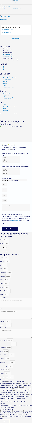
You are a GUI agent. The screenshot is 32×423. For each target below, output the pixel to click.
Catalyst (16, 416)
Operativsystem (4, 400)
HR (16, 385)
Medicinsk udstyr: (5, 362)
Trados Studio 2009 (20, 413)
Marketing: (3, 347)
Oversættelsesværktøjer (6, 409)
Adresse (2, 261)
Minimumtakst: (4, 377)
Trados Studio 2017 (18, 411)
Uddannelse (3, 309)
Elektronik (15, 383)
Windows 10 (4, 402)
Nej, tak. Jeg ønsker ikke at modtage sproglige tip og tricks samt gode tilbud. (15, 222)
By (1, 265)
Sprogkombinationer (5, 327)
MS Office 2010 (25, 405)
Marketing (2, 390)
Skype (2, 294)
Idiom (5, 416)
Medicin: (2, 358)
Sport (30, 394)
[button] (16, 4)
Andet (13, 149)
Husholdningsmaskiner (24, 385)
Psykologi (2, 394)
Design (19, 381)
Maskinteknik (10, 390)
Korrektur (14, 147)
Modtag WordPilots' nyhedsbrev (12, 214)
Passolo (10, 416)
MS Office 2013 (15, 405)
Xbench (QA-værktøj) (25, 416)
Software (2, 403)
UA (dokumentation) (5, 344)
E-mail (2, 243)
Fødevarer (11, 385)
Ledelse (16, 389)
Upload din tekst (7, 178)
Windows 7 (19, 402)
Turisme (27, 396)
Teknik (3, 396)
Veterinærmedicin (4, 398)
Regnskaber (9, 394)
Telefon (2, 280)
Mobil (1, 283)
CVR (1, 268)
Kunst (10, 389)
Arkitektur (3, 381)
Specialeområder (4, 379)
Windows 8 (12, 402)
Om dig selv (3, 297)
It (18, 387)
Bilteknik (10, 381)
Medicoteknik (3, 392)
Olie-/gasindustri (21, 392)
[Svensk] (10, 163)
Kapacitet (2, 276)
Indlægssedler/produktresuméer (8, 387)
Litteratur (21, 389)
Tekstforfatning (7, 147)
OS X (24, 402)
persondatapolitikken (14, 220)
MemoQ (20, 414)
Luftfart (28, 389)
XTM (1, 416)
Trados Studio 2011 (9, 413)
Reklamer (16, 394)
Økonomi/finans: (4, 355)
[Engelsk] (10, 159)
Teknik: (2, 369)
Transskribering (20, 396)
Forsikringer (4, 385)
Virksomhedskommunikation (18, 398)
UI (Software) (23, 394)
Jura (21, 387)
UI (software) (3, 340)
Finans (29, 383)
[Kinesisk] (10, 162)
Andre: (1, 418)
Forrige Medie (16, 38)
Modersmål (3, 272)
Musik (13, 392)
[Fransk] (10, 160)
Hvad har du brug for (8, 146)
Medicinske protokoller (21, 390)
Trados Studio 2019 (6, 411)
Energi (24, 383)
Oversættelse (22, 147)
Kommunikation (4, 389)
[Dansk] (10, 157)
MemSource (13, 414)
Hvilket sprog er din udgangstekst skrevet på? (15, 154)
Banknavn (3, 321)
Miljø (9, 392)
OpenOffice (11, 407)
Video (9, 149)
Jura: (1, 351)
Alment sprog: (4, 366)
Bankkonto (3, 325)
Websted (2, 291)
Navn (1, 239)
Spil (21, 383)
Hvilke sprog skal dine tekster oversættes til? (16, 166)
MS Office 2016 (5, 405)
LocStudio (26, 414)
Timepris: (2, 373)
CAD (15, 381)
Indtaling (4, 149)
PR (27, 392)
